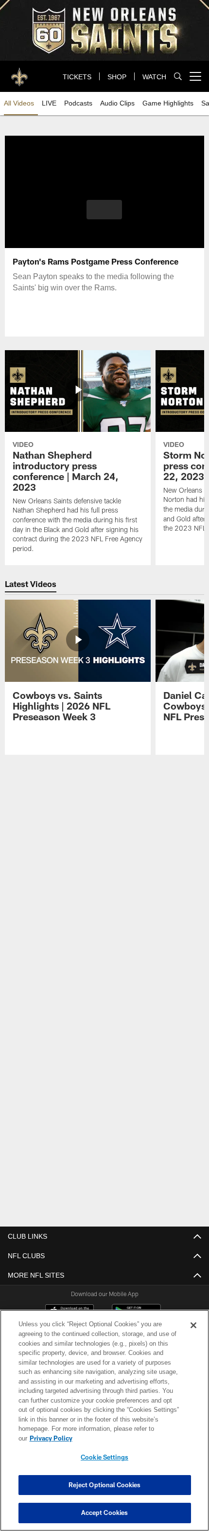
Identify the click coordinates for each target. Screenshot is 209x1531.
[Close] (193, 1335)
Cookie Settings (104, 1457)
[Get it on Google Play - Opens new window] (136, 1316)
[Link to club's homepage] (19, 72)
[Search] (178, 76)
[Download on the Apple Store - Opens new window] (69, 1312)
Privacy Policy (125, 1438)
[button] (104, 209)
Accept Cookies (104, 1512)
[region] (104, 1425)
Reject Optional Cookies (105, 1485)
